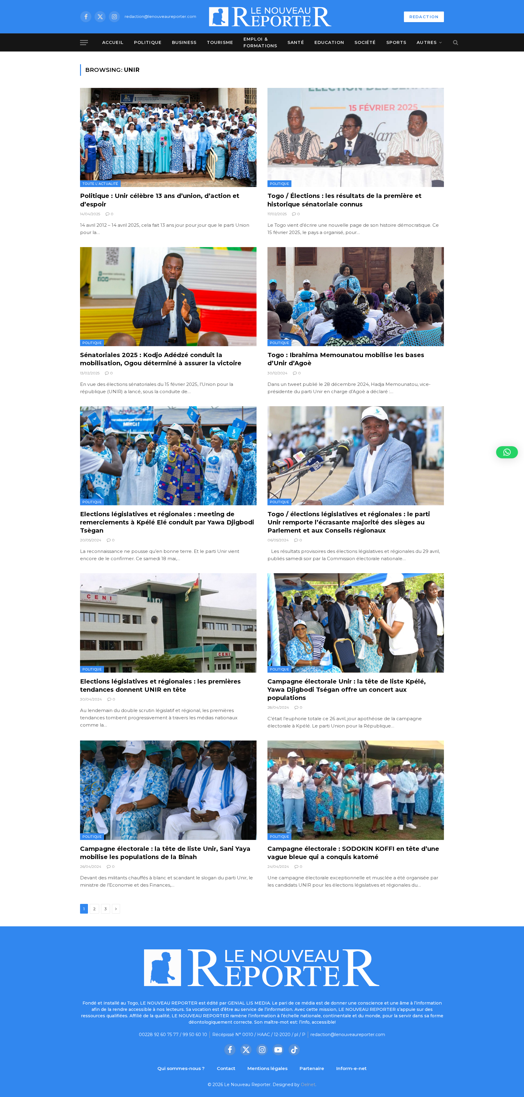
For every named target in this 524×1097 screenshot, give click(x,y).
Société (365, 42)
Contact (226, 1068)
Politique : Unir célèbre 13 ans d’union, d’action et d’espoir (159, 200)
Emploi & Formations (260, 42)
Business (184, 42)
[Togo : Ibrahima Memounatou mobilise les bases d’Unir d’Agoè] (355, 296)
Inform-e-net (351, 1068)
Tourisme (220, 42)
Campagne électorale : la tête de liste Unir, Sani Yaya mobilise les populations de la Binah (165, 853)
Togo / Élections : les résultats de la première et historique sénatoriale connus (344, 200)
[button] (507, 452)
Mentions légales (267, 1068)
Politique (148, 42)
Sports (396, 42)
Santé (295, 42)
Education (329, 42)
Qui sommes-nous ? (181, 1068)
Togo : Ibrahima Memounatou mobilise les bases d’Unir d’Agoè (345, 359)
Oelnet (308, 1084)
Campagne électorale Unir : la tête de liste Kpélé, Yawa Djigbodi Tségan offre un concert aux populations (346, 689)
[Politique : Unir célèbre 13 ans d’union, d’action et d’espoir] (168, 137)
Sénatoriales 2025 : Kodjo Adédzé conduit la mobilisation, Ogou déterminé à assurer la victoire (160, 359)
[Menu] (84, 42)
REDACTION (423, 16)
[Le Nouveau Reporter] (270, 16)
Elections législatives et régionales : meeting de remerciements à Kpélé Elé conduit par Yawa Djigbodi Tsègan (167, 522)
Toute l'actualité (100, 184)
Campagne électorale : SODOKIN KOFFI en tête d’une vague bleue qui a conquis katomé (353, 853)
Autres (427, 42)
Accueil (113, 42)
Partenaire (312, 1068)
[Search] (455, 42)
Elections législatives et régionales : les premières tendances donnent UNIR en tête (160, 685)
